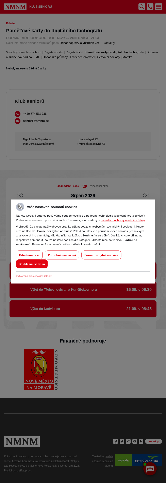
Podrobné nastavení (62, 255)
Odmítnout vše (29, 255)
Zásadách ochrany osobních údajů (123, 220)
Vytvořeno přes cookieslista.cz (34, 276)
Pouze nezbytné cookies (101, 255)
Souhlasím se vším (32, 264)
